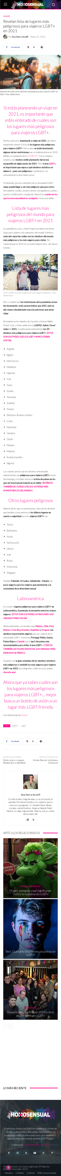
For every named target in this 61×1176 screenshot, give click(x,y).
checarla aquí (9, 672)
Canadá (20, 641)
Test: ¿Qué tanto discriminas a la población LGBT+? (31, 953)
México (38, 626)
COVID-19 (32, 156)
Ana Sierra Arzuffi (20, 37)
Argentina (35, 630)
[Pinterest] (52, 1153)
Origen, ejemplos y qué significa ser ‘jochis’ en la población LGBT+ (30, 892)
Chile (45, 626)
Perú (51, 626)
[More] (41, 47)
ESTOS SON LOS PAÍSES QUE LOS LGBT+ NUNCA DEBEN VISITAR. (28, 337)
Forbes (24, 715)
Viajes (6, 16)
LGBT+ (52, 163)
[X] (33, 819)
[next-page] (10, 1026)
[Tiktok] (43, 1153)
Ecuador (25, 630)
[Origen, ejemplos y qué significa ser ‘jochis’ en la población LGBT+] (30, 868)
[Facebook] (9, 1153)
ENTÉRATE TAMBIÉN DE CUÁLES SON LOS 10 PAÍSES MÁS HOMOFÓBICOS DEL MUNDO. (28, 487)
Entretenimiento (30, 886)
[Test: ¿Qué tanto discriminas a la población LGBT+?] (30, 929)
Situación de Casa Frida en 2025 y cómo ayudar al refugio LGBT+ (30, 1013)
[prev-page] (5, 1026)
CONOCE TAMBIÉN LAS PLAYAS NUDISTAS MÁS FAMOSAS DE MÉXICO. (29, 649)
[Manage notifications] (8, 1167)
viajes (23, 726)
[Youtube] (35, 1153)
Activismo (30, 1008)
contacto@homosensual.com (37, 1144)
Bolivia (6, 630)
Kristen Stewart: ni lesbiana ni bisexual (45, 761)
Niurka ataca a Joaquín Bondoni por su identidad (14, 761)
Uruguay (46, 630)
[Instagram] (28, 819)
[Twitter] (26, 1153)
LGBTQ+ (30, 947)
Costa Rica (16, 630)
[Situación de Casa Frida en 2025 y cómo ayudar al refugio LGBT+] (30, 990)
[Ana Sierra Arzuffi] (5, 37)
